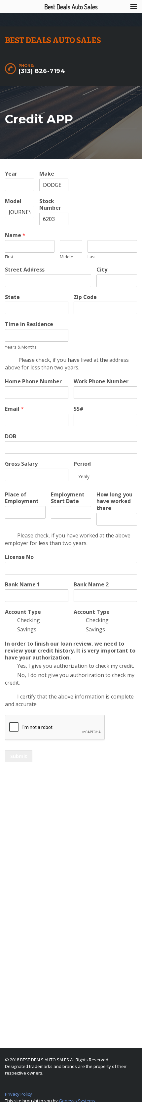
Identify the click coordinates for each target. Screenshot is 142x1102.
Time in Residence (29, 324)
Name (15, 235)
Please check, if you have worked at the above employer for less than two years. (67, 539)
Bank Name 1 (22, 584)
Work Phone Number (101, 381)
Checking (28, 620)
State (12, 297)
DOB (10, 436)
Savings (26, 629)
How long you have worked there (114, 501)
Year (11, 173)
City (101, 269)
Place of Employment (22, 498)
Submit (18, 756)
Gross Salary (21, 463)
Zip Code (85, 297)
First (9, 257)
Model (13, 201)
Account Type (23, 612)
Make (46, 173)
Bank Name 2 (91, 584)
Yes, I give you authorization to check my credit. (75, 665)
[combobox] (105, 477)
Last (92, 257)
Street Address (25, 269)
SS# (79, 408)
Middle (66, 257)
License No (19, 557)
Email (14, 408)
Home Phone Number (33, 381)
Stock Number (50, 205)
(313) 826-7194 (41, 71)
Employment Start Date (68, 498)
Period (82, 463)
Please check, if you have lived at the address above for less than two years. (67, 363)
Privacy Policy (18, 1094)
